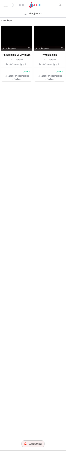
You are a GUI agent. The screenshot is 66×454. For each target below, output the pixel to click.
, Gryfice (16, 79)
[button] (9, 48)
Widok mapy (35, 443)
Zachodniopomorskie (18, 76)
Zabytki (19, 59)
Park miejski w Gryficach (16, 54)
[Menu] (6, 5)
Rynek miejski (49, 54)
